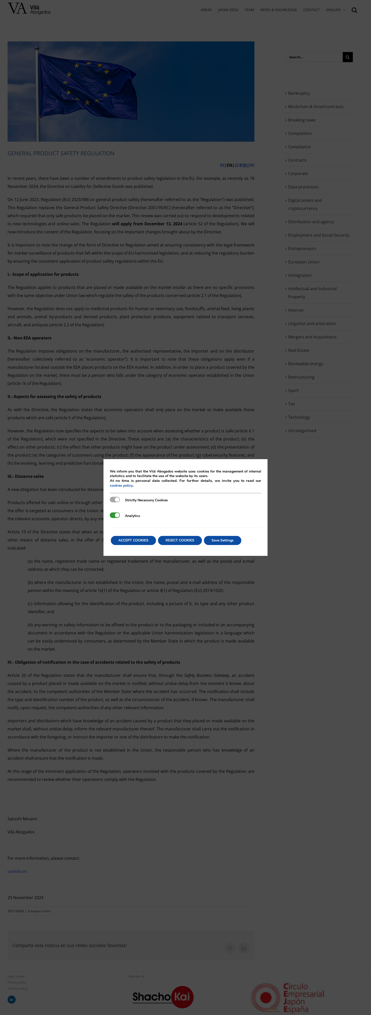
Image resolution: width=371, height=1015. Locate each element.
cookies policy (121, 485)
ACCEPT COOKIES (133, 540)
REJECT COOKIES (180, 540)
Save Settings (222, 540)
